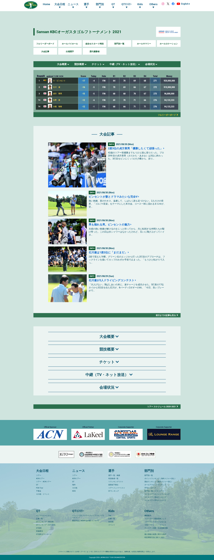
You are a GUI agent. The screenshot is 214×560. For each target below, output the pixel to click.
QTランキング (113, 491)
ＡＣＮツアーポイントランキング (157, 494)
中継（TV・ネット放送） (124, 64)
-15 (83, 93)
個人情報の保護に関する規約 (155, 534)
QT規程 (39, 528)
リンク (146, 531)
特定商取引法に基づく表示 (154, 537)
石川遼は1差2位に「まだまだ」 (108, 252)
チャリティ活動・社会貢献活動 (156, 528)
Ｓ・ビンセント (59, 81)
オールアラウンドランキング (155, 485)
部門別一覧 (119, 43)
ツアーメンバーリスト (116, 488)
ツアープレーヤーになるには (155, 522)
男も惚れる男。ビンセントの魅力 (109, 224)
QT (37, 485)
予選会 (38, 491)
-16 (83, 87)
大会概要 (62, 64)
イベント (111, 525)
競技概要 (79, 64)
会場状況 (150, 64)
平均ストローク (150, 488)
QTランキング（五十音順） (46, 525)
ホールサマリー (144, 43)
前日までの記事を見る (166, 315)
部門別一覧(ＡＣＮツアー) (154, 491)
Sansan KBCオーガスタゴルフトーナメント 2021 (78, 32)
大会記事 (45, 51)
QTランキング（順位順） (45, 522)
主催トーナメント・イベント (155, 525)
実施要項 (39, 531)
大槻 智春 (57, 106)
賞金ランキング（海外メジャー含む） (158, 482)
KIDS (74, 491)
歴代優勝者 (95, 51)
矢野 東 (56, 100)
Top (109, 516)
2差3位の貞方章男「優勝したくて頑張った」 (135, 148)
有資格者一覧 (113, 478)
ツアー (38, 475)
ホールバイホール (70, 43)
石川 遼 (56, 87)
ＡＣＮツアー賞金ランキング (155, 497)
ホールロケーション (169, 43)
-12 (83, 100)
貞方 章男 (57, 94)
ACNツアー (40, 478)
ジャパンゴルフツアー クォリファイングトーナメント (88, 517)
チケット (97, 64)
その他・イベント (42, 494)
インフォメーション (43, 516)
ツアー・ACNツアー (43, 482)
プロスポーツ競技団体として (155, 519)
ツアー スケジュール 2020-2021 (161, 406)
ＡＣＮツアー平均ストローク (155, 500)
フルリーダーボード (45, 43)
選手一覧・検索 (114, 475)
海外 (74, 485)
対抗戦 (110, 522)
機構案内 (147, 516)
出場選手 (70, 51)
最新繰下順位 (113, 485)
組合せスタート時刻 (95, 43)
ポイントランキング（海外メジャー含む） (160, 478)
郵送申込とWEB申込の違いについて (85, 521)
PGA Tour (39, 488)
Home (46, 4)
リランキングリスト (115, 482)
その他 (74, 488)
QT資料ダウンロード (44, 534)
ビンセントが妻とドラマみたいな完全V (113, 196)
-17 (83, 80)
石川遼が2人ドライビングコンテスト (111, 280)
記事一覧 (39, 519)
